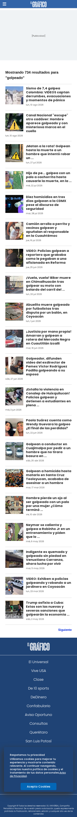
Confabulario (38, 705)
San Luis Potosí (39, 741)
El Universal (38, 661)
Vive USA (38, 670)
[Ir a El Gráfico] (38, 4)
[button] (4, 4)
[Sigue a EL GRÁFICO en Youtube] (42, 800)
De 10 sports (38, 688)
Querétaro (39, 732)
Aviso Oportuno (38, 714)
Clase (38, 679)
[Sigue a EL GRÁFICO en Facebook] (34, 800)
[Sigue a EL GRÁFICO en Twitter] (37, 800)
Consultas (39, 723)
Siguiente (65, 630)
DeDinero (39, 697)
